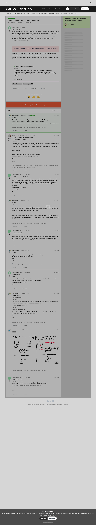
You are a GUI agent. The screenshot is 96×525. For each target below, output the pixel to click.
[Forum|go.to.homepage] (19, 8)
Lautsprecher (52, 13)
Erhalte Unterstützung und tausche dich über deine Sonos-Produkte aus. (30, 13)
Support (20, 3)
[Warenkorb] (90, 3)
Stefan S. (14, 135)
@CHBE (16, 68)
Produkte (6, 3)
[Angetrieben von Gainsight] (48, 401)
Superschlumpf (15, 115)
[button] (74, 8)
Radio (25, 3)
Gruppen (51, 9)
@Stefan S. (25, 177)
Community (8, 13)
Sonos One (18, 84)
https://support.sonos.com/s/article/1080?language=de (25, 156)
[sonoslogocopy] (48, 3)
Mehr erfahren (13, 3)
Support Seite (58, 9)
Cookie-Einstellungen (51, 404)
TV (13, 84)
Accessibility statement (62, 404)
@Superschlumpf (18, 177)
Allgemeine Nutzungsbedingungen (36, 404)
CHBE (13, 27)
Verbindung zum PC (28, 84)
